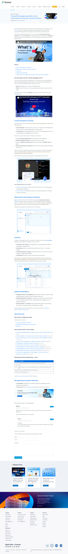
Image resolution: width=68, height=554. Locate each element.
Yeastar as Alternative (9, 536)
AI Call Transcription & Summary (23, 67)
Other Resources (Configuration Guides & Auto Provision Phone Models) (32, 74)
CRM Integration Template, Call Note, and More (26, 343)
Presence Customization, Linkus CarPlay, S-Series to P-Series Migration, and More (34, 337)
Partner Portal (7, 533)
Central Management (21, 521)
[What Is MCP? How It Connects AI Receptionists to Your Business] (48, 472)
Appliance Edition (17, 309)
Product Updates (15, 14)
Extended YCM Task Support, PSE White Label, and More (28, 350)
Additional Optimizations (21, 72)
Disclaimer (7, 551)
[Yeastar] (6, 2)
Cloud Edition (46, 308)
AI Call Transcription (18, 123)
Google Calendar (17, 94)
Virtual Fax (18, 71)
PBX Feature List (8, 535)
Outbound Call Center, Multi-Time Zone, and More (27, 345)
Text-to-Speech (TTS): (21, 190)
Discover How (39, 505)
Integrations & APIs (33, 519)
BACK (13, 10)
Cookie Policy (24, 549)
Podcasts (44, 524)
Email (16, 439)
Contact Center (32, 516)
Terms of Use (12, 549)
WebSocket (16, 201)
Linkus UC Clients (21, 516)
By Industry (32, 521)
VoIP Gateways (20, 519)
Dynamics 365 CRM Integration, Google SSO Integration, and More (31, 341)
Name (16, 437)
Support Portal (7, 531)
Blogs (43, 516)
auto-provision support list (24, 376)
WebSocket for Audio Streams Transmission (26, 69)
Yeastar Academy (8, 540)
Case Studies (45, 518)
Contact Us (7, 530)
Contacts (7, 549)
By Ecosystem (32, 523)
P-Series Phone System (22, 514)
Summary (25, 123)
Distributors (7, 518)
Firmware (44, 521)
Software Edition (25, 309)
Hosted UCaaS (32, 514)
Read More (15, 485)
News (6, 523)
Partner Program (8, 516)
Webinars (44, 523)
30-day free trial (30, 387)
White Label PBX (33, 518)
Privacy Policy (18, 549)
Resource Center (45, 514)
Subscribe (44, 526)
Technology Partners (9, 521)
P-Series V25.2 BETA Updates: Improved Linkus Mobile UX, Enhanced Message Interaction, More (18, 482)
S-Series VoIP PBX (21, 518)
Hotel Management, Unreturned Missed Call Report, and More (30, 346)
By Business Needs (33, 524)
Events (6, 526)
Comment (16, 442)
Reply (52, 406)
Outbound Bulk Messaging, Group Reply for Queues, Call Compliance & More (33, 332)
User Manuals (45, 519)
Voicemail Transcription (21, 187)
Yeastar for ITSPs (8, 538)
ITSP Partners (7, 519)
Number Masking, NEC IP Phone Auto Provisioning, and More (30, 348)
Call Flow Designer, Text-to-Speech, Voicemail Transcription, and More (32, 336)
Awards (6, 524)
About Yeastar (7, 514)
